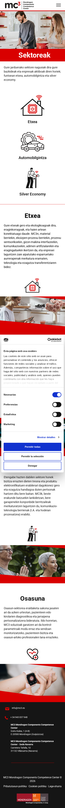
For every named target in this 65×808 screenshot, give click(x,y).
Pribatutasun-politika (15, 786)
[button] (23, 770)
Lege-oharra (55, 786)
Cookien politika (38, 786)
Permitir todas (32, 446)
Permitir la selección (32, 456)
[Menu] (58, 5)
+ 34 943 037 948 (18, 717)
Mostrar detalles (46, 437)
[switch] (56, 404)
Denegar (32, 465)
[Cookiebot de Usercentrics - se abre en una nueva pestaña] (47, 340)
